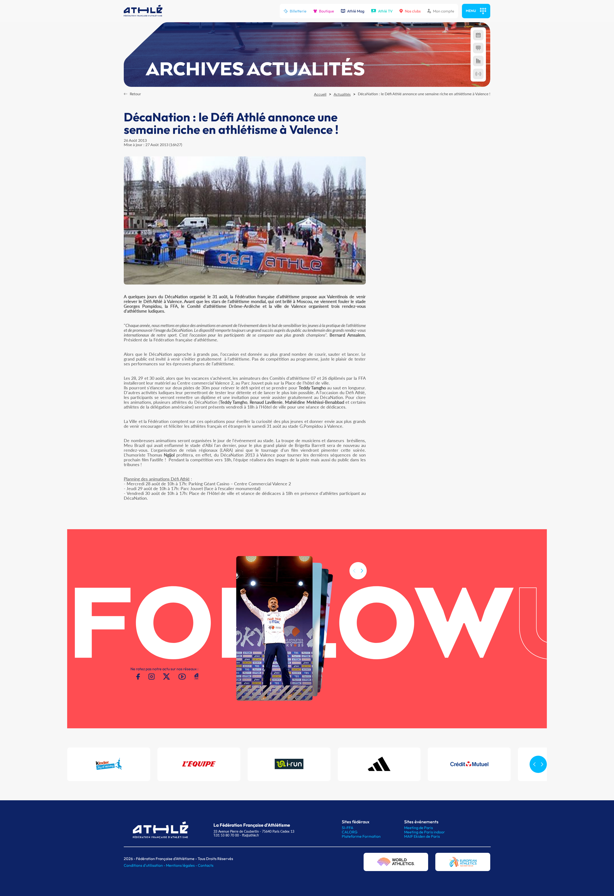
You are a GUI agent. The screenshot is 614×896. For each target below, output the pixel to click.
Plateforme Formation (361, 836)
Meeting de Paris (418, 827)
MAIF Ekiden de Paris (422, 836)
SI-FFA (347, 827)
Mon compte (443, 11)
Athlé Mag (355, 11)
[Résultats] (478, 48)
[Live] (478, 74)
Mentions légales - (182, 865)
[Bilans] (478, 61)
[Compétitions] (478, 35)
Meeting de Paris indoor (424, 832)
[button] (362, 570)
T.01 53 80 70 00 (226, 835)
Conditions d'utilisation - (145, 865)
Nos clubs (413, 11)
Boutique (326, 11)
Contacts (205, 865)
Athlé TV (385, 11)
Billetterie (298, 11)
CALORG (349, 832)
